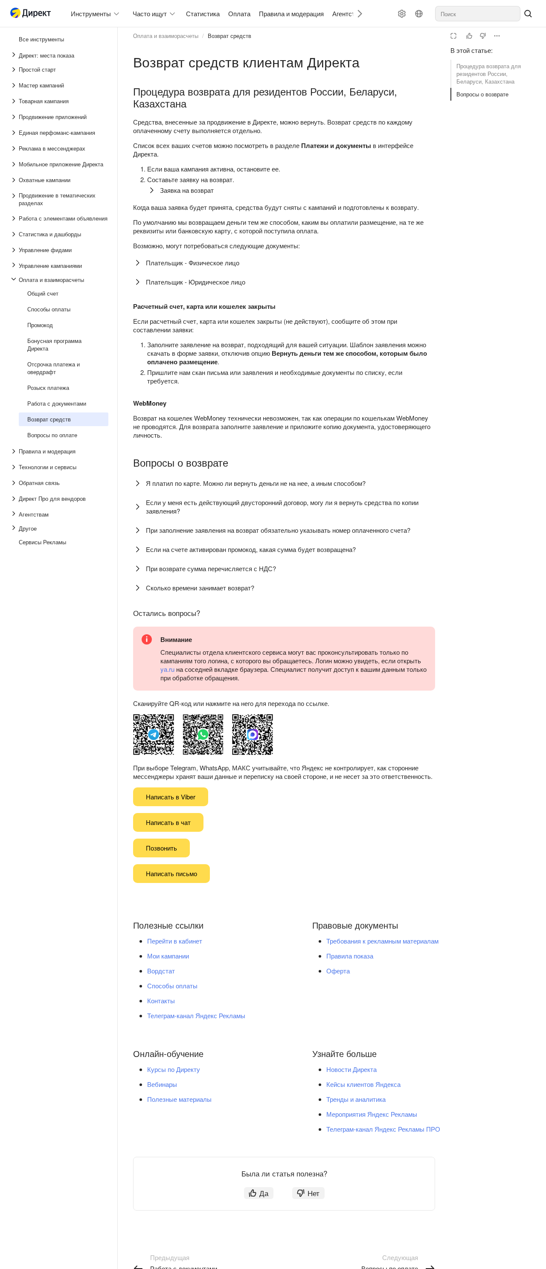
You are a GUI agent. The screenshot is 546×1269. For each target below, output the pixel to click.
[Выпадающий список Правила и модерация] (14, 451)
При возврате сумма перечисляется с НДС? (211, 568)
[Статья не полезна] (483, 36)
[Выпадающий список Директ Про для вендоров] (14, 498)
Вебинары (162, 1084)
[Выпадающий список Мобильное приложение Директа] (14, 164)
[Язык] (419, 13)
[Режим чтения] (453, 36)
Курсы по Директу (173, 1069)
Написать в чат (168, 822)
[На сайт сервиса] (32, 13)
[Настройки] (402, 13)
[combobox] (478, 13)
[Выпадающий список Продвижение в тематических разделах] (14, 199)
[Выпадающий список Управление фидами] (14, 250)
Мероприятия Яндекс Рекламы (371, 1113)
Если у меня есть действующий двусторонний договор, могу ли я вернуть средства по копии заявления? (282, 506)
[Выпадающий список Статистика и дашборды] (14, 234)
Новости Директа (351, 1069)
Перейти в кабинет (174, 940)
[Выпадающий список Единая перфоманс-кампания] (14, 132)
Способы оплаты (172, 985)
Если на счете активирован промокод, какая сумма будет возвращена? (251, 549)
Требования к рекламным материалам (382, 940)
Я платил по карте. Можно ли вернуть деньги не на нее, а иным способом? (256, 483)
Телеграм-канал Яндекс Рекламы (196, 1015)
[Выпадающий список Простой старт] (14, 69)
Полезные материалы (179, 1099)
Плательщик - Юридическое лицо (195, 281)
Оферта (338, 970)
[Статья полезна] (469, 36)
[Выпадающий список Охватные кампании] (14, 180)
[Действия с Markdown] (497, 36)
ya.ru (167, 669)
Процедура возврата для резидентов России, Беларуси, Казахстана (488, 73)
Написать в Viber (170, 796)
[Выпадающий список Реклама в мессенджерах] (14, 148)
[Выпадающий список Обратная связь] (14, 483)
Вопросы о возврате (482, 94)
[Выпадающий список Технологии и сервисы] (14, 467)
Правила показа (349, 955)
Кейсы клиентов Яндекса (363, 1084)
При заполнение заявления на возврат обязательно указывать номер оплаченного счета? (278, 530)
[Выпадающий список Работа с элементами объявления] (14, 218)
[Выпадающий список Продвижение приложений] (14, 117)
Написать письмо (171, 873)
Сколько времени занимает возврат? (200, 587)
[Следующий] (356, 13)
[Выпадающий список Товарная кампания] (14, 101)
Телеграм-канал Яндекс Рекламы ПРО (383, 1128)
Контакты (161, 1000)
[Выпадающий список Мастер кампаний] (14, 85)
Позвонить (161, 847)
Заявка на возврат (187, 190)
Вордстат (161, 970)
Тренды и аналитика (356, 1099)
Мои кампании (168, 955)
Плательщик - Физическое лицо (192, 262)
